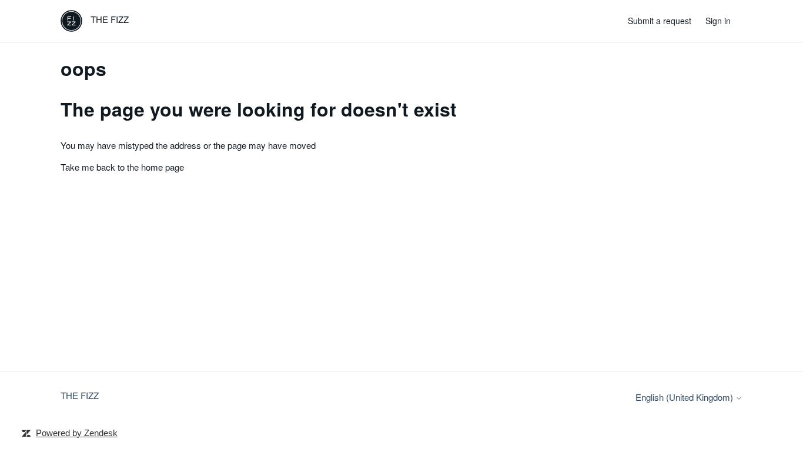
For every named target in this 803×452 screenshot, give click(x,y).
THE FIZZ (80, 395)
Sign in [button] (718, 20)
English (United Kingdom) (685, 397)
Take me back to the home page (122, 167)
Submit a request (659, 20)
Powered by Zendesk (77, 433)
